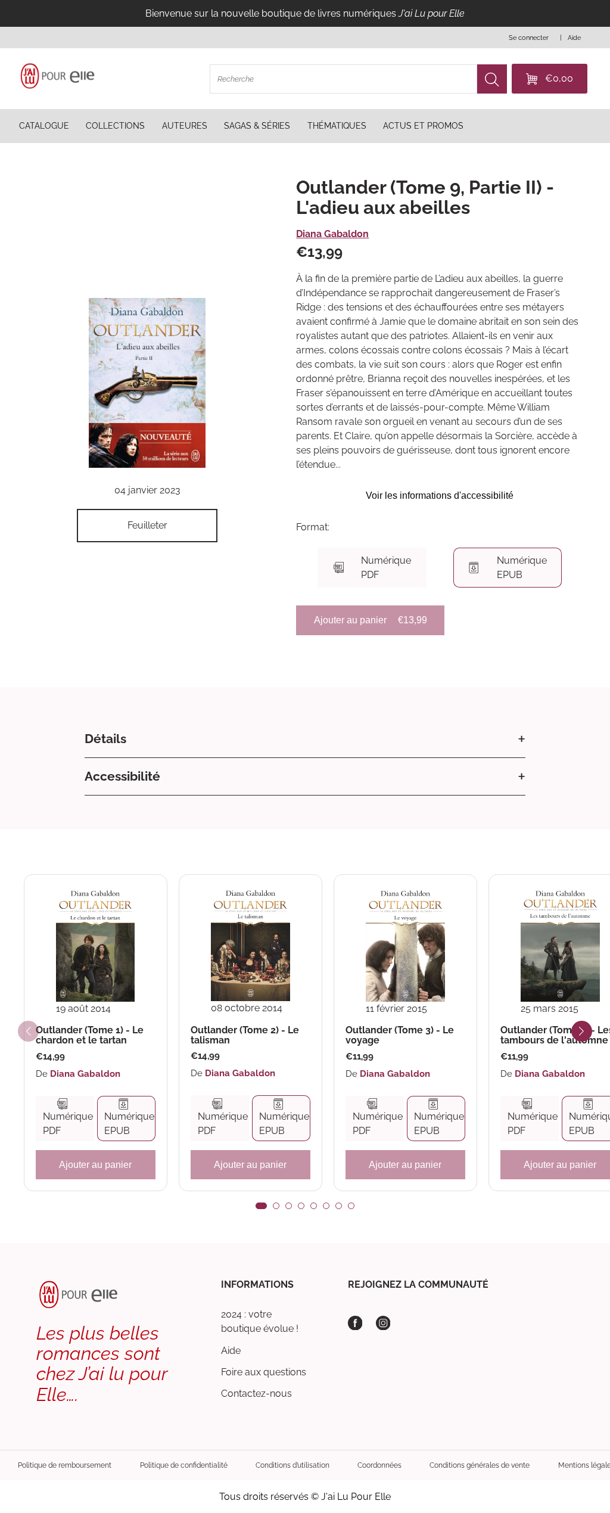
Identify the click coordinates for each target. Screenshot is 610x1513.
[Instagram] (383, 1323)
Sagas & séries (257, 126)
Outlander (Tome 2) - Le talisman (245, 1035)
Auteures (184, 126)
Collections (115, 126)
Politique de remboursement (64, 1465)
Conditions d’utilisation (292, 1465)
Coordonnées (379, 1465)
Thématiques (336, 126)
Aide (231, 1350)
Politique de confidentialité (184, 1465)
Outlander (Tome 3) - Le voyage (400, 1035)
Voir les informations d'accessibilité (439, 495)
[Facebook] (355, 1323)
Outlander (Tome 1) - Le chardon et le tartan (90, 1035)
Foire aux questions (263, 1372)
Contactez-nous (256, 1393)
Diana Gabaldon (332, 234)
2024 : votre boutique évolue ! (259, 1321)
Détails (105, 738)
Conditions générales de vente (480, 1465)
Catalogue (44, 126)
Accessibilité (122, 776)
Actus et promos (423, 126)
